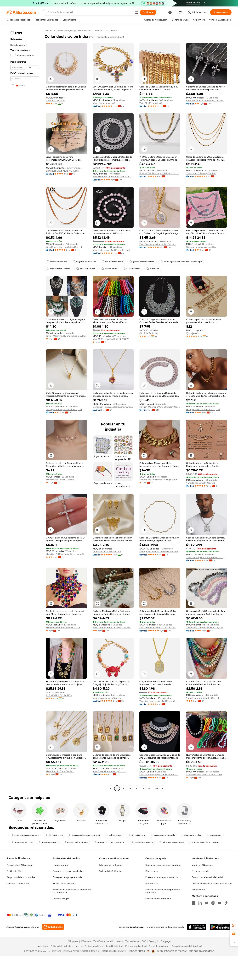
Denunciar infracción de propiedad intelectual (162, 891)
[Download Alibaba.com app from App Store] (196, 927)
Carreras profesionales (17, 883)
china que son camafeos (173, 842)
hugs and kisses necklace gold (86, 835)
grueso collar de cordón (143, 262)
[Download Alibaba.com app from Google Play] (221, 927)
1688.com (86, 941)
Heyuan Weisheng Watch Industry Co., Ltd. (159, 407)
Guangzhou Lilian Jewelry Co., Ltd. (203, 409)
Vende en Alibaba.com (203, 865)
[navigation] (24, 410)
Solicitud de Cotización (110, 871)
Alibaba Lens (22, 927)
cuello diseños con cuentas (26, 835)
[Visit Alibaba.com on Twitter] (207, 903)
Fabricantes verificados (111, 865)
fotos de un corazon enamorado (111, 842)
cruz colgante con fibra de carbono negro (183, 262)
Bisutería (99, 30)
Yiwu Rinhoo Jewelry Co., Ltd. (200, 483)
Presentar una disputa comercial (161, 877)
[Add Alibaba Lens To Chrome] (53, 927)
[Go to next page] (162, 788)
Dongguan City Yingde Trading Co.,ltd (158, 479)
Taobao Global (132, 941)
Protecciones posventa (64, 883)
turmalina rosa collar (23, 842)
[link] (234, 925)
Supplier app (137, 927)
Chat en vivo (151, 871)
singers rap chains (192, 835)
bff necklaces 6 (138, 835)
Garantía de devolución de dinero (69, 871)
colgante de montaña (86, 262)
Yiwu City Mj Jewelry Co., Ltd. (153, 103)
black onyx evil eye (58, 262)
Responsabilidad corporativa (20, 877)
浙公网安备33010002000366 (172, 951)
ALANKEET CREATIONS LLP (107, 551)
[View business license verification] (148, 951)
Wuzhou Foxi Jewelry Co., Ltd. (201, 247)
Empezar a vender (201, 871)
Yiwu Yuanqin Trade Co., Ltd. (60, 771)
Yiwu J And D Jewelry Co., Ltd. (201, 173)
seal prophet (216, 835)
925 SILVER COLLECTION (59, 695)
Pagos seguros (60, 865)
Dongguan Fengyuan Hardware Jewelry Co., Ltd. (113, 407)
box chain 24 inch (87, 269)
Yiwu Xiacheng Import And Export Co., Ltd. (113, 176)
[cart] (180, 12)
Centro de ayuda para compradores (163, 865)
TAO (144, 941)
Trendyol (153, 941)
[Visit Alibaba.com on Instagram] (213, 903)
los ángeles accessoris (164, 835)
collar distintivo (133, 269)
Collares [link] (113, 30)
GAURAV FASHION (55, 100)
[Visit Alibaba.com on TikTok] (226, 903)
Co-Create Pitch (14, 871)
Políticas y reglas (61, 898)
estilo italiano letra (144, 842)
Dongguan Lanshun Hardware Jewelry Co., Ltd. (159, 551)
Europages (166, 941)
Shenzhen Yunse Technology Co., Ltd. (205, 100)
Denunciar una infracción (158, 898)
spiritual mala (115, 835)
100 (156, 788)
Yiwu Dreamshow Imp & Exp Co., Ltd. (64, 247)
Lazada (119, 941)
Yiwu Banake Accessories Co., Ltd (63, 627)
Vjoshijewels (192, 333)
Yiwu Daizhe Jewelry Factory (60, 479)
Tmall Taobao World (103, 941)
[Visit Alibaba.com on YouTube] (219, 903)
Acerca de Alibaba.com (18, 858)
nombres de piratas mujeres (206, 842)
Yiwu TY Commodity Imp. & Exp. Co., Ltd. (66, 336)
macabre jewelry (49, 842)
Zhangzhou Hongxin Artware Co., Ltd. (204, 627)
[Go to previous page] (110, 788)
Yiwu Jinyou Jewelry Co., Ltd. (107, 103)
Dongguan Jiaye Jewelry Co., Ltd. (62, 170)
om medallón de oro (114, 262)
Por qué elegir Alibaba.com (19, 865)
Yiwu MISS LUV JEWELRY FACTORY (111, 339)
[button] (137, 12)
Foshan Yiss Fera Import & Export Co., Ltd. (159, 173)
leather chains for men (77, 842)
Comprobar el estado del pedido (208, 877)
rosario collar (111, 269)
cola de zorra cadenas (60, 269)
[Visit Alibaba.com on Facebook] (194, 903)
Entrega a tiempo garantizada (67, 877)
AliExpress (73, 941)
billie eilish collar (55, 835)
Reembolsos (151, 883)
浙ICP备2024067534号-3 (201, 951)
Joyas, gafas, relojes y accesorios (73, 30)
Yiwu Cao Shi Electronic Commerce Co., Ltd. (66, 554)
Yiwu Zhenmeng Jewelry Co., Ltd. (202, 698)
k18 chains (154, 269)
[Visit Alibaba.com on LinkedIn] (200, 903)
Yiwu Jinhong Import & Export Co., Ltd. (112, 627)
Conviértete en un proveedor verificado (212, 883)
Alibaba (48, 30)
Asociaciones (198, 889)
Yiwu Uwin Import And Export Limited (111, 250)
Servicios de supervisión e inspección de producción (72, 891)
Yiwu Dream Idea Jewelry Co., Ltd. (109, 771)
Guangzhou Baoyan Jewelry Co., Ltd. (64, 409)
